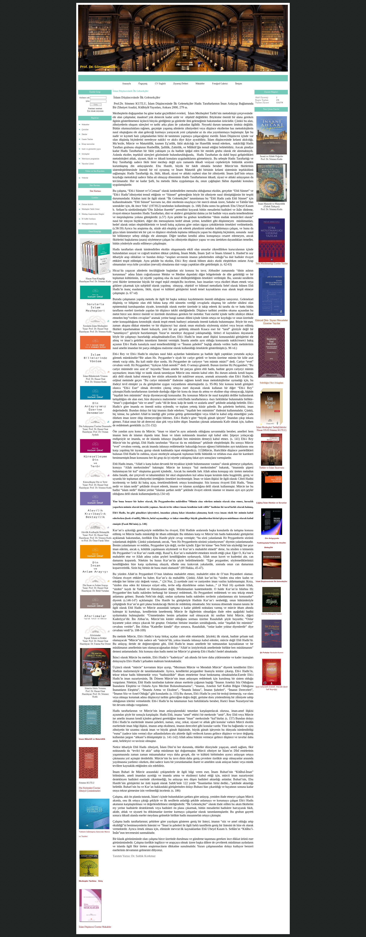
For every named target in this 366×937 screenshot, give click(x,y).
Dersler (84, 134)
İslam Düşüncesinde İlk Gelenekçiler (271, 581)
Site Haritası (95, 191)
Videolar (85, 178)
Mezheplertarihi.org (89, 224)
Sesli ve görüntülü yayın (91, 149)
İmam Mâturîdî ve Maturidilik (92, 739)
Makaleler (200, 83)
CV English (160, 83)
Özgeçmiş (142, 83)
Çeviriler (85, 129)
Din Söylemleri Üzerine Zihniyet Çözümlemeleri (89, 789)
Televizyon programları (90, 159)
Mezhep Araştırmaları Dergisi (93, 214)
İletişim (238, 83)
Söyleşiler (85, 154)
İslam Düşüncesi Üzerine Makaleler (95, 927)
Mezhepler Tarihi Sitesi (91, 209)
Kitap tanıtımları (88, 144)
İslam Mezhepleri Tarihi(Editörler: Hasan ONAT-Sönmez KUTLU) (271, 428)
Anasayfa (126, 83)
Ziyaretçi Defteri (180, 83)
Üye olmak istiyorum (95, 111)
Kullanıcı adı (84, 98)
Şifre (87, 101)
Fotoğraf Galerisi (220, 83)
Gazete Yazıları (87, 139)
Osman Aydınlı (87, 204)
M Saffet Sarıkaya (89, 219)
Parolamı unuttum (95, 108)
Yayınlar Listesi (88, 164)
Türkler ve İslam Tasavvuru (271, 467)
